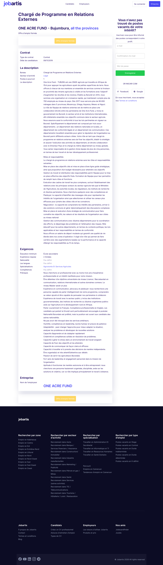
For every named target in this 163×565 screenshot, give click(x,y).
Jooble (118, 533)
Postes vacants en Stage (126, 442)
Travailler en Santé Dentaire (94, 455)
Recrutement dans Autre (61, 442)
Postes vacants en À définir (127, 461)
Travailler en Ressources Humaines (97, 451)
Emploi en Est (24, 446)
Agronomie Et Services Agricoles (57, 266)
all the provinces (85, 28)
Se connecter (139, 4)
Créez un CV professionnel (62, 529)
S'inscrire (154, 4)
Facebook (124, 91)
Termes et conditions (128, 100)
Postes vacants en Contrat (127, 445)
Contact (21, 533)
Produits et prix (89, 533)
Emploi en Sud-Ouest (27, 465)
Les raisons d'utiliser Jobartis (95, 529)
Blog (20, 539)
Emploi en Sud (24, 462)
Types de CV (56, 536)
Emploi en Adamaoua (27, 439)
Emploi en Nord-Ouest (27, 459)
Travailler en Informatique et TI (96, 448)
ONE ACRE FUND (57, 386)
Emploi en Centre (25, 443)
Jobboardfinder (122, 529)
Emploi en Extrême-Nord (28, 449)
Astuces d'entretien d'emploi (63, 533)
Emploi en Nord (24, 455)
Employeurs (84, 4)
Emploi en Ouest (25, 468)
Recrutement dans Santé (61, 477)
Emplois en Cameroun (92, 469)
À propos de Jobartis (27, 529)
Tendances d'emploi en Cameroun (97, 472)
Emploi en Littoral (25, 452)
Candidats (70, 4)
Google (140, 91)
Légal (45, 76)
